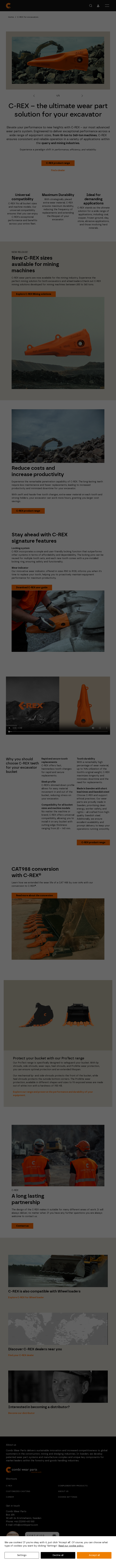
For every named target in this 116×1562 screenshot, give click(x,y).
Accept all (94, 1555)
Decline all (58, 1555)
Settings (21, 1555)
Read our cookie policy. (71, 1546)
